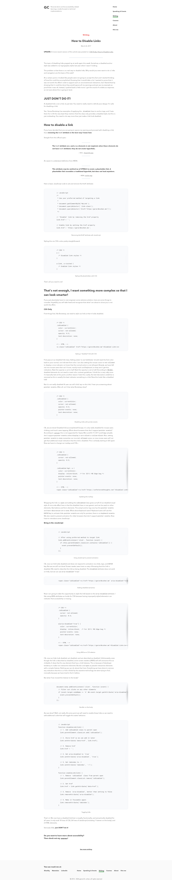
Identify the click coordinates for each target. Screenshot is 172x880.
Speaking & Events (119, 11)
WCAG (110, 370)
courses (64, 838)
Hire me (115, 30)
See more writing (86, 849)
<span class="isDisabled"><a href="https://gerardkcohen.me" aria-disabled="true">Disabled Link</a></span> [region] (86, 582)
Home (115, 7)
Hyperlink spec (88, 153)
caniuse (57, 433)
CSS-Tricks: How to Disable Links (101, 52)
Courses (115, 21)
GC (46, 7)
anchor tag (88, 176)
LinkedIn (64, 871)
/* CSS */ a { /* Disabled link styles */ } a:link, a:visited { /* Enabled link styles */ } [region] (63, 261)
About (115, 25)
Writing (115, 16)
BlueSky (47, 871)
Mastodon (55, 871)
